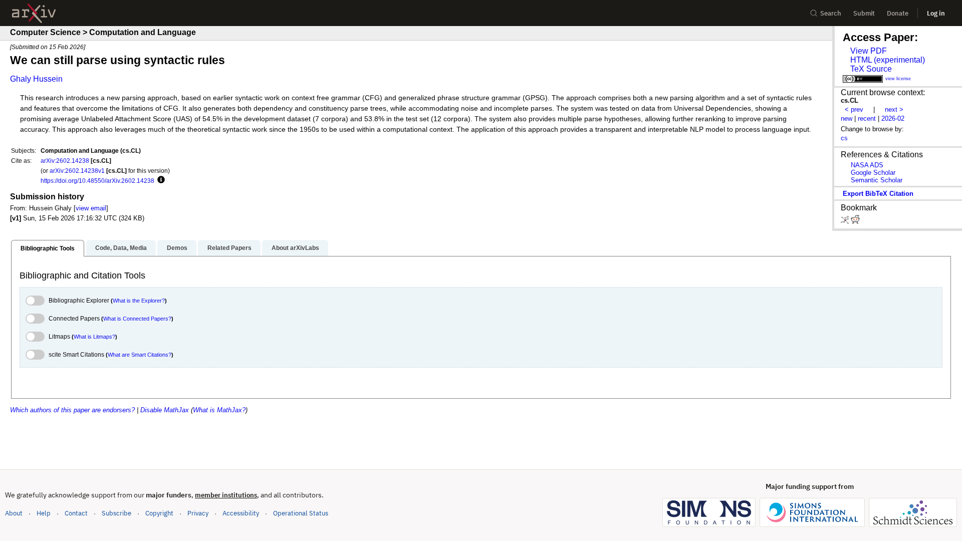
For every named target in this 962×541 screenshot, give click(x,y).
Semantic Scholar (876, 180)
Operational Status (300, 512)
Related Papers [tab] (229, 247)
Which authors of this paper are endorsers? (72, 410)
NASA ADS (867, 165)
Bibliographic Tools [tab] (48, 248)
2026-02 (892, 118)
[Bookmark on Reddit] (855, 221)
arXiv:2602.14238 (65, 160)
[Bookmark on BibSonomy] (846, 221)
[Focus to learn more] (159, 180)
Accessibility (240, 513)
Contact (76, 513)
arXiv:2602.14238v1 (77, 170)
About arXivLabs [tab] (295, 247)
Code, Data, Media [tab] (121, 247)
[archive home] (34, 13)
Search (830, 13)
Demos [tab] (177, 247)
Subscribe (116, 513)
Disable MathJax (164, 410)
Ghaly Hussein (36, 79)
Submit (864, 13)
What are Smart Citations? (139, 355)
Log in (936, 13)
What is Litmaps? (94, 337)
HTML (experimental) (887, 60)
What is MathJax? (219, 410)
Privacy (197, 513)
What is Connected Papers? (137, 319)
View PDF (868, 51)
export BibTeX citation (878, 193)
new (846, 118)
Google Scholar (873, 172)
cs (844, 138)
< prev (854, 109)
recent (867, 118)
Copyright (159, 513)
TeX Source (871, 69)
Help (44, 513)
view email (91, 208)
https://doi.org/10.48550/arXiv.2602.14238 (97, 180)
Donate (897, 13)
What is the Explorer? (139, 301)
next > (894, 109)
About (14, 513)
